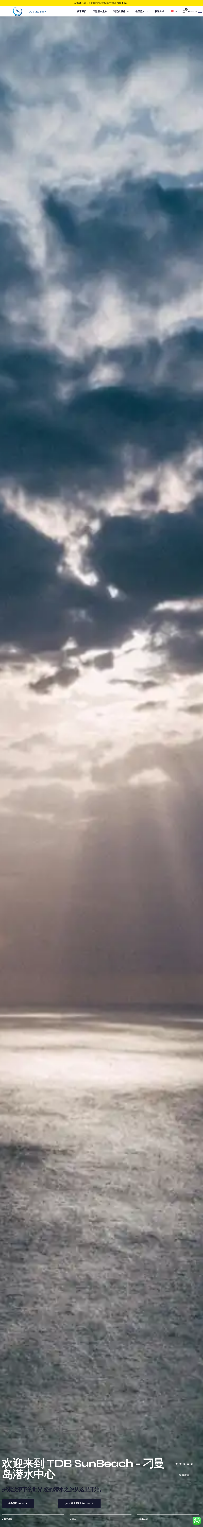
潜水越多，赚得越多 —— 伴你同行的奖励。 (101, 3)
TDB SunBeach (36, 11)
